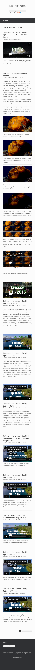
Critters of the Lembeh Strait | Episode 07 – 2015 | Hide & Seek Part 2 (16, 34)
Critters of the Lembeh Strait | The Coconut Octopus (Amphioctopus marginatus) (16, 438)
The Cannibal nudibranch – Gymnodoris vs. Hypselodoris (14, 516)
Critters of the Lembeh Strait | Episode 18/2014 (15, 476)
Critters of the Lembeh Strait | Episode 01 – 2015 (15, 302)
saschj (21, 39)
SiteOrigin (16, 657)
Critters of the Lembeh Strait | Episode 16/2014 (15, 589)
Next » (29, 631)
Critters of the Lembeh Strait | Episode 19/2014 (15, 404)
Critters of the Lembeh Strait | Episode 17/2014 (15, 553)
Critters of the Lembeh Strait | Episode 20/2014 (15, 354)
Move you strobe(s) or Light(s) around (15, 74)
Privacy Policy (28, 653)
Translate (22, 13)
